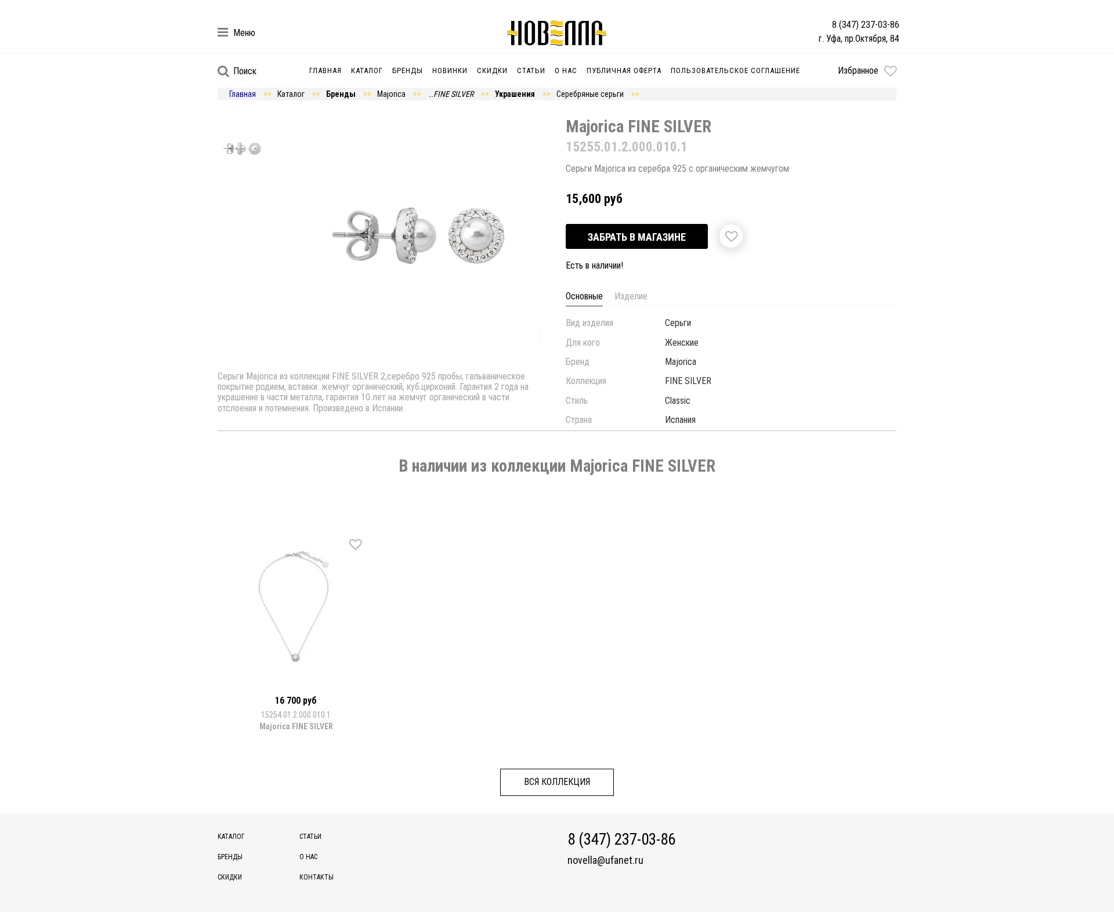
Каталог (367, 70)
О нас (566, 70)
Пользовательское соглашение (735, 70)
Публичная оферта (624, 70)
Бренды (407, 70)
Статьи (531, 70)
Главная (325, 70)
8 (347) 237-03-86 (865, 24)
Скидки (492, 70)
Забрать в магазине (637, 237)
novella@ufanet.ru (605, 860)
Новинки (450, 70)
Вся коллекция (557, 781)
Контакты (316, 877)
